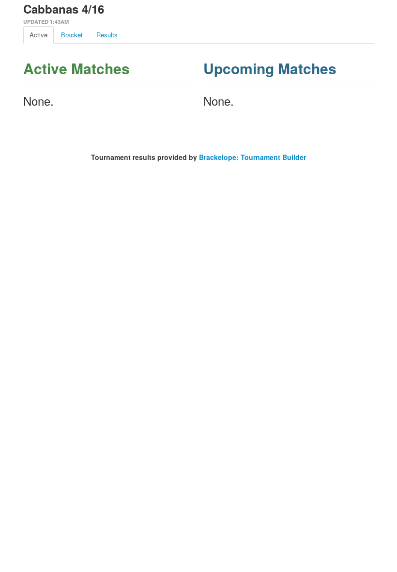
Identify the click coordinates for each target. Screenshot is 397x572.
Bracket (72, 34)
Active (38, 34)
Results (107, 34)
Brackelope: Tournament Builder (252, 157)
